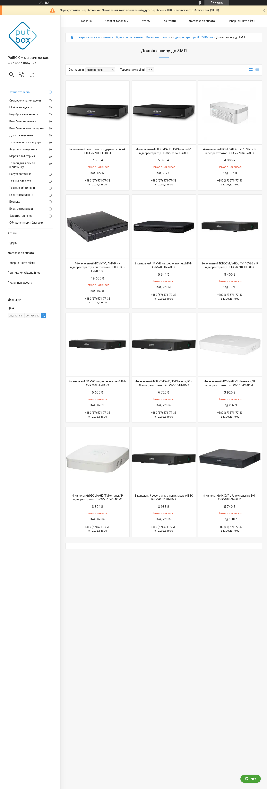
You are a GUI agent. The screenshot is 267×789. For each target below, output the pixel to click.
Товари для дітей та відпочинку (22, 165)
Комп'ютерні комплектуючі (26, 128)
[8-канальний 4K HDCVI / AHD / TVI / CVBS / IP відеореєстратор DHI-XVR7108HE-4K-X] (230, 226)
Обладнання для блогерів (26, 222)
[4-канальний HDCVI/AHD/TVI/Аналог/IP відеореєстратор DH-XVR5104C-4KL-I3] (230, 345)
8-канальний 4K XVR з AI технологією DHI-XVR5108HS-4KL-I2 (229, 497)
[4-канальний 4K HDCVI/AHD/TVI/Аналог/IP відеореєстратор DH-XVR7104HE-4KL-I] (163, 112)
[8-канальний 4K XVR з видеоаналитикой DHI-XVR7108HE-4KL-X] (97, 345)
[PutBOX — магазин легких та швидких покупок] (30, 35)
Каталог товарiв (19, 92)
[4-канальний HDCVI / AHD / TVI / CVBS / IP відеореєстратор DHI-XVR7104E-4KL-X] (230, 112)
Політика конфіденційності (25, 272)
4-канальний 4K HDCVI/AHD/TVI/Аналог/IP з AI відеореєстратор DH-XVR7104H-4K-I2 (163, 383)
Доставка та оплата (21, 252)
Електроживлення (21, 194)
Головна (86, 20)
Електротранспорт (21, 208)
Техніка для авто (20, 180)
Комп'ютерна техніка (22, 121)
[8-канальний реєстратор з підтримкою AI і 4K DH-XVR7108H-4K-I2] (163, 459)
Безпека (14, 201)
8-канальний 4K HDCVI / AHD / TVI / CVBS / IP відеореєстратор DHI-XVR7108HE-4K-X (230, 265)
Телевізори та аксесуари (25, 142)
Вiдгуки (12, 242)
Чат (253, 778)
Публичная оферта (20, 282)
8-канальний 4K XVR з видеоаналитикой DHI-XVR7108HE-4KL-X (97, 383)
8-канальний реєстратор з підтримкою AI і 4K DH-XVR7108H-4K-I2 (164, 497)
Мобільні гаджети (20, 107)
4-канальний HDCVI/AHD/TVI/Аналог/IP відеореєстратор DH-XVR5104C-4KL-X (97, 497)
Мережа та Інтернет (22, 156)
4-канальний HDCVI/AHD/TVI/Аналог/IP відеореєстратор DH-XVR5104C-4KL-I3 (229, 383)
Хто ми (12, 233)
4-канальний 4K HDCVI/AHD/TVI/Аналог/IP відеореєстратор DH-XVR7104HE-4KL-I (163, 151)
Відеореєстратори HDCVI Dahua (193, 37)
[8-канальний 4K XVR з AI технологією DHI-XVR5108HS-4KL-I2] (230, 459)
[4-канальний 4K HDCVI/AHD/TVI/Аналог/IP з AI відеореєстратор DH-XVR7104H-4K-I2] (163, 345)
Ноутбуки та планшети (23, 114)
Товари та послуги (88, 37)
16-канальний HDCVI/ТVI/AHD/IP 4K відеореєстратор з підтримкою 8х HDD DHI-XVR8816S (97, 267)
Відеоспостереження (129, 37)
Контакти (170, 20)
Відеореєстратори (158, 37)
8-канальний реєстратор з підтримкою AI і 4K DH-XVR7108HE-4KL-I (97, 151)
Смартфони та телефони (25, 100)
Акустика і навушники (23, 149)
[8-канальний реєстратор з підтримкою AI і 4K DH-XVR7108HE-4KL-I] (97, 112)
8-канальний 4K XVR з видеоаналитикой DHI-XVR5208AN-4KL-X (163, 265)
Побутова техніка (20, 173)
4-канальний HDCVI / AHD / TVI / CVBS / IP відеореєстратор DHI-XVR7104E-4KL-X (229, 151)
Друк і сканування (21, 135)
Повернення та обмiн (21, 262)
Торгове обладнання (22, 187)
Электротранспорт (21, 215)
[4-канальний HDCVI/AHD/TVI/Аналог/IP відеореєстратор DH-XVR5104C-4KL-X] (97, 459)
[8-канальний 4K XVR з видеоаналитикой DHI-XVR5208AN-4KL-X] (163, 226)
